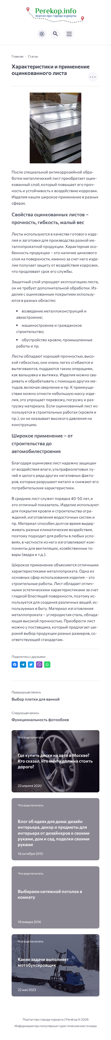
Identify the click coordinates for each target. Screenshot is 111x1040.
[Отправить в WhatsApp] (47, 664)
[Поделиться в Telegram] (23, 664)
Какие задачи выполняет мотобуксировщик (43, 962)
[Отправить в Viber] (39, 664)
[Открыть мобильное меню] (69, 34)
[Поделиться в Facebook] (15, 664)
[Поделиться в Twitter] (31, 664)
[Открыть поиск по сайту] (55, 34)
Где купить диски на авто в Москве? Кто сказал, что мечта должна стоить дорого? (55, 760)
